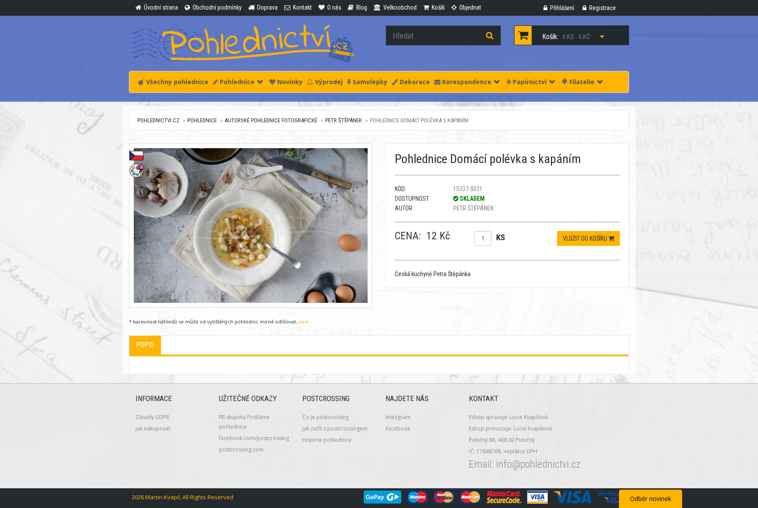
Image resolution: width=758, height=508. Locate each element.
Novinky (289, 82)
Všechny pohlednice (176, 82)
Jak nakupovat (153, 428)
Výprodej (328, 82)
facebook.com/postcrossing (254, 438)
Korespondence (465, 82)
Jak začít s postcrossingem (335, 428)
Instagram (398, 417)
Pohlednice (236, 82)
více (303, 321)
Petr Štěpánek (343, 120)
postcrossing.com (241, 449)
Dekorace (414, 82)
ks (500, 237)
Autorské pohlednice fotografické (271, 120)
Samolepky (369, 82)
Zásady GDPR (152, 417)
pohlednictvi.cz (158, 120)
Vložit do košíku (585, 238)
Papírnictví (529, 82)
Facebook (398, 428)
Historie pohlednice (326, 440)
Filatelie (581, 82)
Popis (145, 345)
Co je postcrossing (325, 417)
